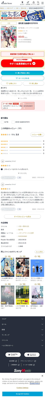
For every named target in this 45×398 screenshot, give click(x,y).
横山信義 (33, 308)
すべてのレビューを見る (22, 216)
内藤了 (3, 308)
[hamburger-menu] (42, 3)
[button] (28, 364)
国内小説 (23, 8)
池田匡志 (33, 280)
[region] (22, 385)
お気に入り (13, 83)
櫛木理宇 (18, 280)
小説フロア (10, 8)
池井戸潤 (18, 308)
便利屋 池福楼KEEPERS (22, 122)
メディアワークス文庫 (32, 28)
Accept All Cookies (22, 394)
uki (8, 280)
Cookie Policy (34, 383)
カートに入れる (23, 78)
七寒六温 (39, 280)
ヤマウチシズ (25, 280)
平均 (13, 135)
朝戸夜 (6, 122)
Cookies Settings (22, 388)
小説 (17, 8)
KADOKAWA (22, 236)
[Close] (42, 375)
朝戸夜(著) (21, 28)
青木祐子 (3, 280)
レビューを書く (23, 33)
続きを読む (23, 173)
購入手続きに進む (24, 73)
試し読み (35, 83)
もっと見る (23, 98)
